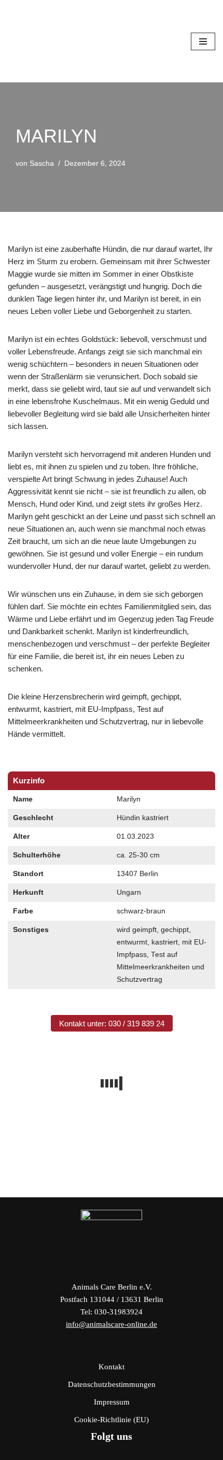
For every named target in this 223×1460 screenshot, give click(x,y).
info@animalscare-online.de (111, 1324)
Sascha (42, 163)
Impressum (112, 1402)
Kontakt (111, 1367)
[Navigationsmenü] (203, 41)
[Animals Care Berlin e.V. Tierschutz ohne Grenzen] (39, 41)
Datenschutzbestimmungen (112, 1384)
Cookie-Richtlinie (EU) (111, 1419)
